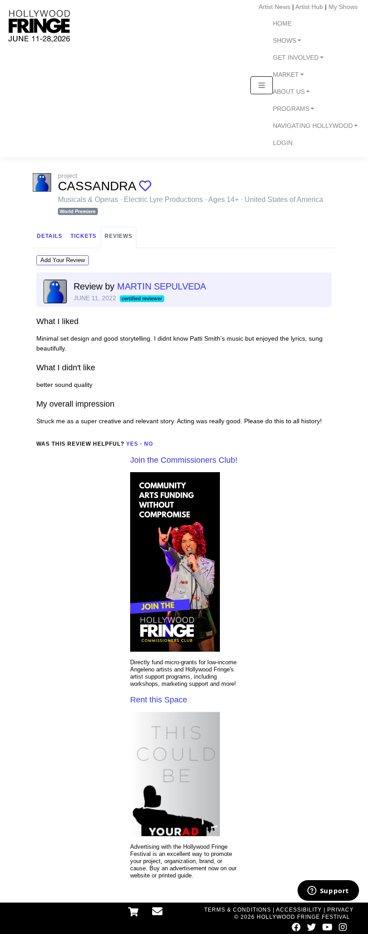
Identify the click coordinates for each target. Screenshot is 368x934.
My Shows (343, 6)
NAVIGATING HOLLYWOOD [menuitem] (313, 126)
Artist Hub (309, 6)
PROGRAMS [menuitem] (291, 108)
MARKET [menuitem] (286, 74)
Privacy (340, 910)
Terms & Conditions (237, 910)
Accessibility (299, 910)
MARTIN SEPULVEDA (161, 286)
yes (132, 444)
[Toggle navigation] (261, 85)
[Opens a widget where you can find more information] (328, 891)
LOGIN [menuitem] (283, 143)
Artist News (274, 6)
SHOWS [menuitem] (284, 40)
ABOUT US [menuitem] (289, 91)
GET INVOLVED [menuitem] (296, 57)
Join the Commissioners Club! (183, 460)
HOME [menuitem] (282, 23)
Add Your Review (62, 260)
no (148, 444)
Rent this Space (158, 699)
